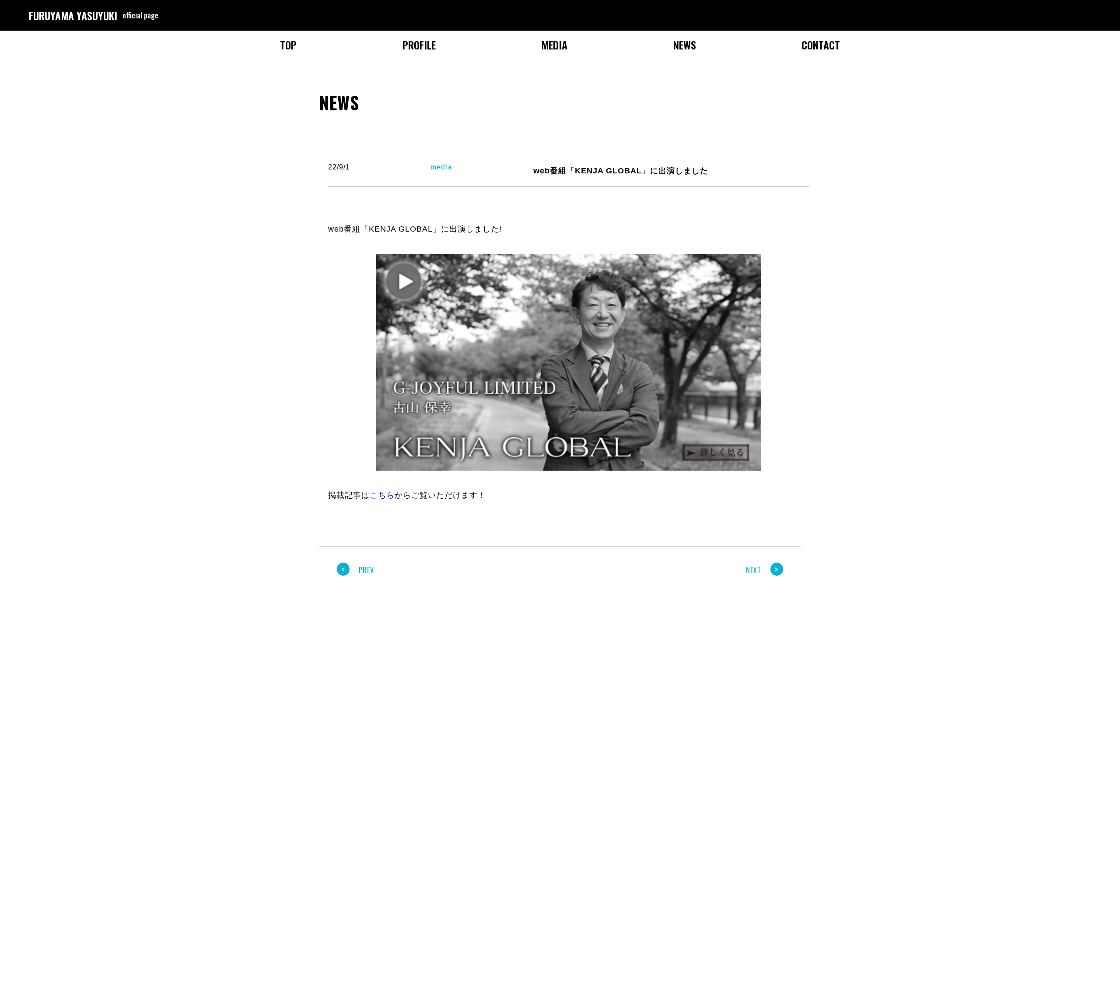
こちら (382, 495)
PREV (357, 570)
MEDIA (554, 45)
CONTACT (821, 45)
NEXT (762, 570)
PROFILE (419, 45)
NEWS (684, 45)
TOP (288, 45)
